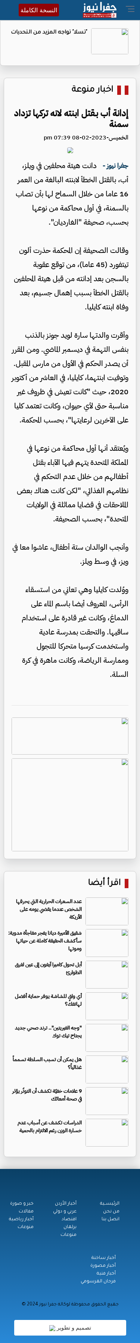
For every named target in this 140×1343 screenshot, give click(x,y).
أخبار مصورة (103, 1266)
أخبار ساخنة (103, 1258)
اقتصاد (69, 1219)
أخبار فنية (106, 1273)
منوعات (68, 1235)
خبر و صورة (22, 1204)
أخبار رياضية (21, 1219)
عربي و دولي (65, 1211)
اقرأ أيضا (104, 883)
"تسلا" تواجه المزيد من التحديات (49, 33)
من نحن (111, 1211)
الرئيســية (109, 1204)
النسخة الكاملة (39, 10)
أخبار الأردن (66, 1204)
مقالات (26, 1211)
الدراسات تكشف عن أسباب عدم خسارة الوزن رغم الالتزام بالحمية (50, 1126)
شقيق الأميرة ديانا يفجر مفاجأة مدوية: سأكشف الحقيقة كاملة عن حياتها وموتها (45, 940)
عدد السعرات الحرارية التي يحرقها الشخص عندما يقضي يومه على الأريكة (49, 909)
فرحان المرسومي (98, 1281)
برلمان (70, 1227)
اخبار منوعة (92, 90)
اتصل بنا (110, 1219)
